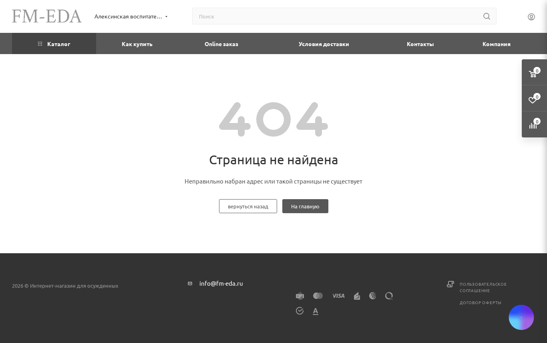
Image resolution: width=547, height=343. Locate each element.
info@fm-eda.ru (221, 283)
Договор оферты (481, 302)
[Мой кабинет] (531, 17)
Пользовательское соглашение (483, 287)
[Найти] (487, 16)
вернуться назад (248, 206)
